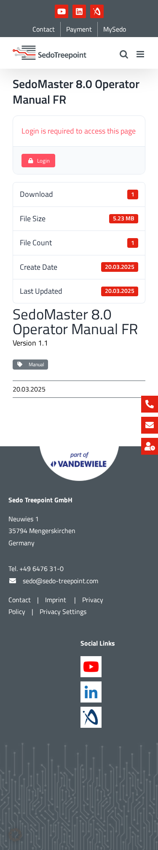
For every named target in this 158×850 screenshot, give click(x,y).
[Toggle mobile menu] (141, 54)
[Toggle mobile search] (124, 54)
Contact (19, 600)
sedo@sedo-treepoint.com (60, 581)
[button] (15, 835)
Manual (35, 364)
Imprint (56, 600)
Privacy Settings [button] (63, 611)
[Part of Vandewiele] (79, 450)
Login (43, 160)
